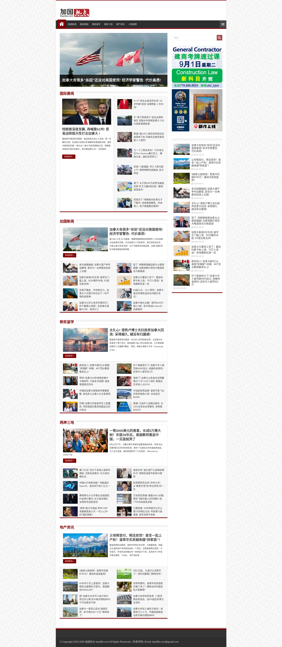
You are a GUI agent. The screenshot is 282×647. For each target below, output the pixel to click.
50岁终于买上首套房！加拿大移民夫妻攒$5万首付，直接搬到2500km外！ (94, 586)
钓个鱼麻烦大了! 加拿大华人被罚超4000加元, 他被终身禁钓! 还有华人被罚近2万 (148, 368)
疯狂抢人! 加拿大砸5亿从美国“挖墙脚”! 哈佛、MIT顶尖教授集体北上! (94, 368)
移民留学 (96, 24)
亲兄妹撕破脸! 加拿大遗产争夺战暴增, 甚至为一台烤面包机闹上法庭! (94, 267)
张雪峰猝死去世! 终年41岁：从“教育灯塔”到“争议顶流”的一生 (148, 486)
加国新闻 (72, 24)
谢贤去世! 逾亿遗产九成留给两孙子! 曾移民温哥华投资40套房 (148, 473)
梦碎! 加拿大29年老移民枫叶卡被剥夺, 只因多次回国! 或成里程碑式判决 (94, 381)
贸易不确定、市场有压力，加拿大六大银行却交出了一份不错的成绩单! (94, 293)
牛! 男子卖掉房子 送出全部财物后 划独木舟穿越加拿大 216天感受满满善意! (149, 120)
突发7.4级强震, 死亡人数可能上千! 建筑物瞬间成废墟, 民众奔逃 (149, 169)
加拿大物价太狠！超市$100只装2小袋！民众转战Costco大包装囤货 (148, 306)
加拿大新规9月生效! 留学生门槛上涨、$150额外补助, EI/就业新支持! (94, 280)
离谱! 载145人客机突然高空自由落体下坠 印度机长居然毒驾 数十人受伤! (149, 136)
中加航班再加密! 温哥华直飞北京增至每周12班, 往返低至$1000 (148, 393)
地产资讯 (120, 24)
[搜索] (219, 37)
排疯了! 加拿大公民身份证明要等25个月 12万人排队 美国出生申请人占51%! (148, 381)
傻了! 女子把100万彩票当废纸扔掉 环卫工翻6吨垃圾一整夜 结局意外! (149, 186)
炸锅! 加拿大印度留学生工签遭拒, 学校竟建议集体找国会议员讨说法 (94, 406)
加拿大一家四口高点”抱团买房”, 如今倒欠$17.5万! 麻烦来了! (94, 612)
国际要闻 (84, 24)
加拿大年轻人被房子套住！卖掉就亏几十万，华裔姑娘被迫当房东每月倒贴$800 (148, 612)
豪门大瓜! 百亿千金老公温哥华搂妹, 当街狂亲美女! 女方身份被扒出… (94, 473)
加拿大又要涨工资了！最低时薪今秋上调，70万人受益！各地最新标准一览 (148, 280)
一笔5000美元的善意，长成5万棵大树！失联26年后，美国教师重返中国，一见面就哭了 (135, 435)
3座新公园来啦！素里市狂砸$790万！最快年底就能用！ (205, 177)
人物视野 (132, 24)
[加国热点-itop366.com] (73, 11)
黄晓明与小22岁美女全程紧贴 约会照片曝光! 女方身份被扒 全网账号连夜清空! (94, 498)
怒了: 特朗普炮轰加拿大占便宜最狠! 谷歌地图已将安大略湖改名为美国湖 (148, 267)
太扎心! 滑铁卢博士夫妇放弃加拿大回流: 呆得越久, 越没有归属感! (205, 206)
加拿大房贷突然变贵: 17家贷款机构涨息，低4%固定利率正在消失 (148, 599)
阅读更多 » (68, 157)
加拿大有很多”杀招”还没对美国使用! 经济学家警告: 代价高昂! (111, 80)
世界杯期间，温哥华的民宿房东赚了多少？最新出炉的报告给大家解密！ (148, 586)
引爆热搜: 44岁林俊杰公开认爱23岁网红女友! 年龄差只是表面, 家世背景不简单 (147, 511)
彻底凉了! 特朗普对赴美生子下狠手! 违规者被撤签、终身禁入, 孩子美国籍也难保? (148, 202)
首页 (61, 24)
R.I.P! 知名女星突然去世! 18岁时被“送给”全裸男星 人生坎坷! (148, 104)
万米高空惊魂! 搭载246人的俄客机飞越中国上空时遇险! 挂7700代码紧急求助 (148, 498)
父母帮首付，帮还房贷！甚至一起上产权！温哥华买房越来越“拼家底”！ (206, 162)
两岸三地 (108, 24)
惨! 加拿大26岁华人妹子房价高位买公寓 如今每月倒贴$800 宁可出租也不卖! (94, 599)
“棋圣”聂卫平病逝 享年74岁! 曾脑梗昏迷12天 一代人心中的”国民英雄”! (93, 511)
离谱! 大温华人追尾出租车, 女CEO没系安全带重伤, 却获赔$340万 (148, 406)
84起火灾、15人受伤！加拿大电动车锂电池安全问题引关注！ (148, 293)
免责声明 (138, 641)
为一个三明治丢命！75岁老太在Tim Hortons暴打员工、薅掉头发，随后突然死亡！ (149, 153)
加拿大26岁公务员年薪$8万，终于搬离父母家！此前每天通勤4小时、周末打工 (94, 306)
